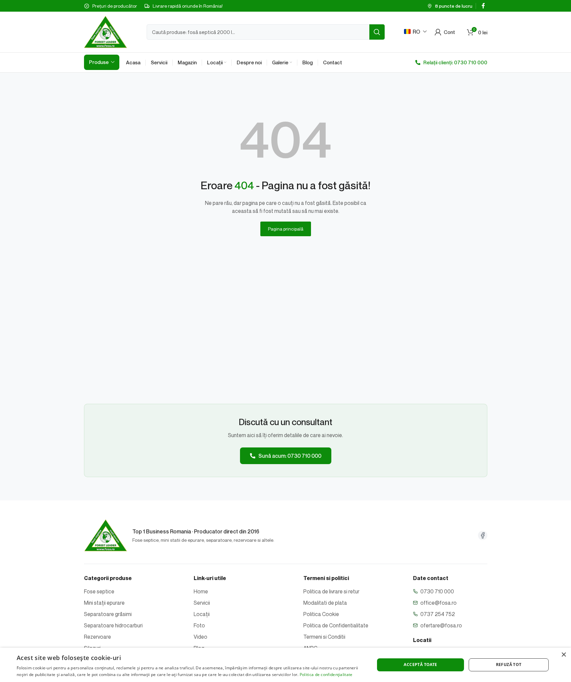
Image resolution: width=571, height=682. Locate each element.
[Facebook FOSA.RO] (482, 535)
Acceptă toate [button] (420, 664)
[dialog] (285, 665)
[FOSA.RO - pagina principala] (105, 535)
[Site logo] (105, 31)
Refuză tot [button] (509, 664)
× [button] (563, 654)
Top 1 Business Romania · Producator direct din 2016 (195, 531)
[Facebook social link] (483, 6)
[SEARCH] (377, 32)
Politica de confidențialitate (326, 674)
